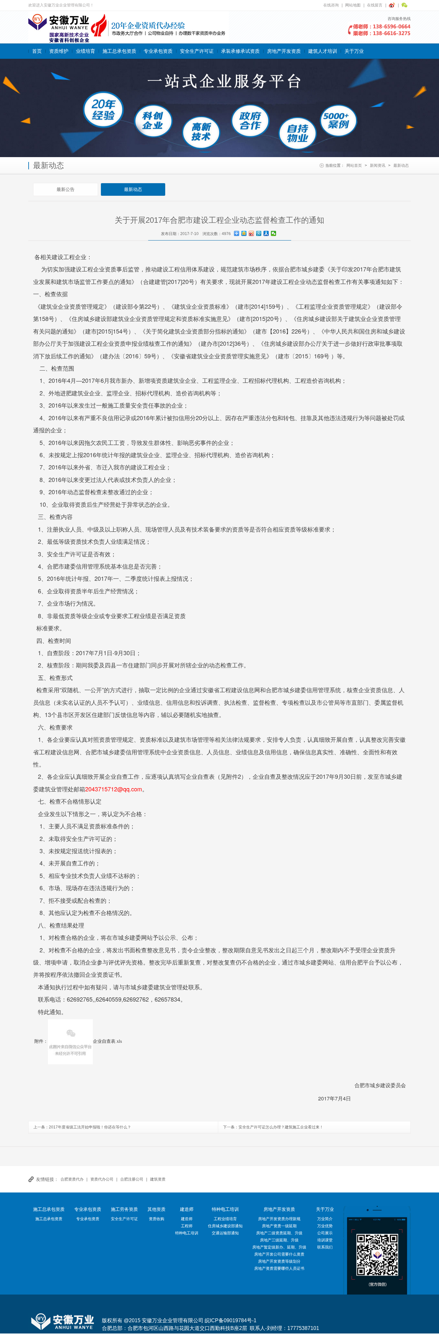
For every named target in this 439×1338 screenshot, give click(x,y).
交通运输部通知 (225, 1233)
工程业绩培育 (225, 1219)
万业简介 (325, 1219)
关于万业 (354, 51)
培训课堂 (325, 1240)
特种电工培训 (186, 1233)
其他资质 (157, 1209)
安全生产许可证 (197, 51)
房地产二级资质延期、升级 (279, 1233)
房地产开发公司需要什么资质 (279, 1254)
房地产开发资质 (284, 51)
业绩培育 (85, 51)
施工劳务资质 (124, 1209)
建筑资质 (158, 1179)
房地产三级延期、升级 (279, 1240)
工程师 (187, 1226)
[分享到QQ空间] (244, 233)
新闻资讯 (377, 165)
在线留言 (374, 5)
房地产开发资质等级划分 (279, 1261)
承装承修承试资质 (240, 51)
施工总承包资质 (119, 51)
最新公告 (66, 189)
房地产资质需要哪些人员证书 (279, 1268)
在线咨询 (331, 5)
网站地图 (353, 5)
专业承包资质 (158, 51)
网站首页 (354, 165)
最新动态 (401, 165)
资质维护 (58, 51)
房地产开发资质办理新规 (279, 1219)
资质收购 (156, 1219)
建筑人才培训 (322, 51)
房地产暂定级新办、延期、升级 (279, 1247)
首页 (37, 51)
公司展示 (325, 1233)
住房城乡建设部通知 (225, 1226)
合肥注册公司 (131, 1179)
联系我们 (325, 1247)
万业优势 (325, 1226)
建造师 (186, 1209)
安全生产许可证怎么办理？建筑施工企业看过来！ (280, 1127)
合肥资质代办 (72, 1179)
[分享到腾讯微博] (259, 233)
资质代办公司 (101, 1179)
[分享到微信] (273, 233)
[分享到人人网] (266, 233)
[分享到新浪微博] (251, 233)
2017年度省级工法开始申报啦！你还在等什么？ (90, 1127)
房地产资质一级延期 (279, 1226)
